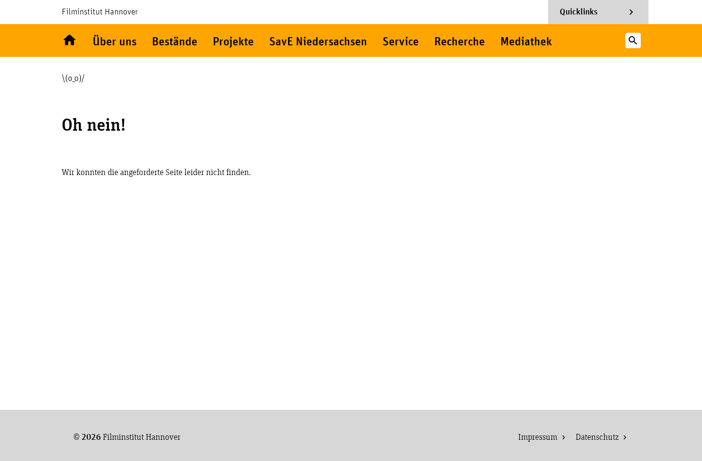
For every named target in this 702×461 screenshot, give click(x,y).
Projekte (233, 42)
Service (401, 42)
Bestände (174, 42)
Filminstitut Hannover (100, 12)
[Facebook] (600, 40)
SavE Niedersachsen (318, 42)
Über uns (115, 42)
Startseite (69, 40)
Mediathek (526, 42)
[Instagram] (581, 40)
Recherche (459, 42)
